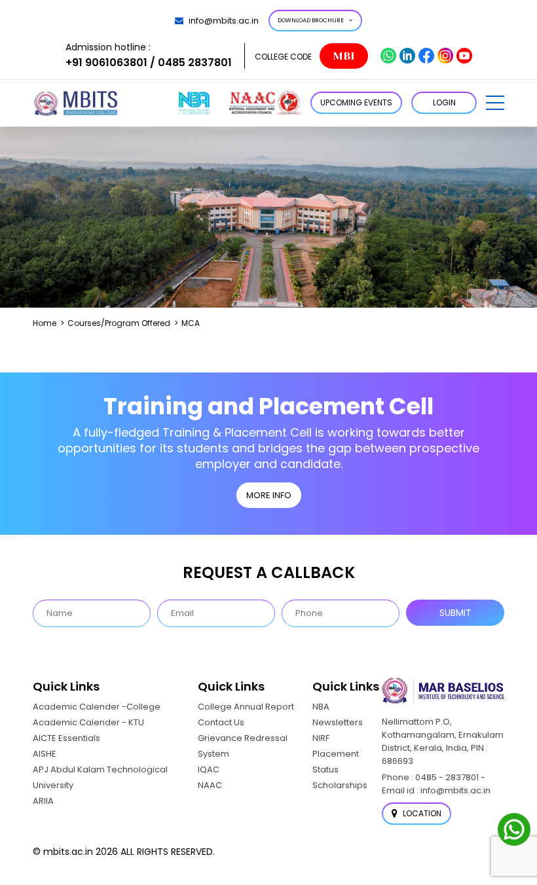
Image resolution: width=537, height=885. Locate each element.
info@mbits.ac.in (224, 20)
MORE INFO (268, 495)
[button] (495, 102)
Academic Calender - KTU (88, 722)
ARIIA (43, 801)
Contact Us (221, 722)
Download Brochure (311, 20)
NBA (320, 706)
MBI (343, 56)
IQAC (208, 769)
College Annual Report (246, 706)
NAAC (210, 785)
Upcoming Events (356, 102)
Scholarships (339, 785)
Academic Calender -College (96, 706)
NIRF (320, 738)
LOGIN (444, 102)
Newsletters (337, 722)
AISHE (44, 754)
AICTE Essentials (66, 738)
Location (421, 813)
